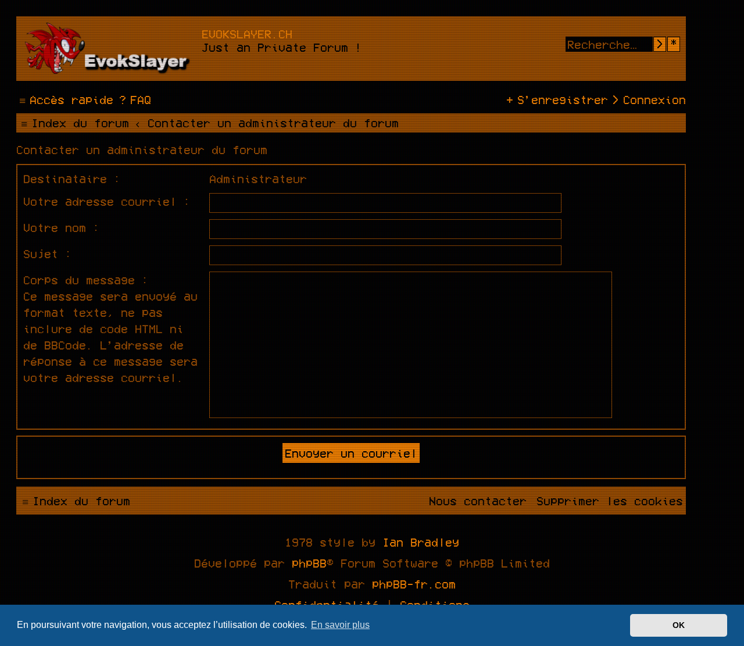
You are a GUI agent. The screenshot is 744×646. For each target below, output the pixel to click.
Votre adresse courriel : (107, 201)
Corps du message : (86, 279)
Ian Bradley (420, 542)
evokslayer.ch (247, 33)
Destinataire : (72, 178)
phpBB (309, 563)
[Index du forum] (110, 48)
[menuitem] (133, 99)
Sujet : (47, 253)
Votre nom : (61, 227)
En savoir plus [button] (340, 625)
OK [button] (679, 625)
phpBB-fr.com (414, 584)
